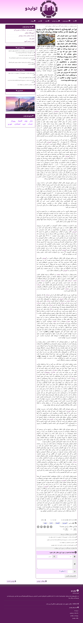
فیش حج (32, 38)
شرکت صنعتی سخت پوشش (26, 35)
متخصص (56, 111)
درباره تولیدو (55, 21)
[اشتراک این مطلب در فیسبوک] (47, 527)
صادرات (54, 370)
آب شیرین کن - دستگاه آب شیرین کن (24, 30)
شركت (70, 280)
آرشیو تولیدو (66, 21)
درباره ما (76, 611)
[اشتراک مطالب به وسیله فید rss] (38, 527)
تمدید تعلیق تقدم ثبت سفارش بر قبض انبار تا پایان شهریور (63, 545)
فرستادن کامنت (70, 576)
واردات (73, 378)
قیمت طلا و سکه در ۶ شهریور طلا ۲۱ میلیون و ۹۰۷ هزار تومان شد (62, 537)
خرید (24, 124)
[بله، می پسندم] (75, 529)
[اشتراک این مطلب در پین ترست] (41, 527)
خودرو (68, 321)
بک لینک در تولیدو (74, 613)
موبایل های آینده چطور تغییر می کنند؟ (26, 78)
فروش (61, 299)
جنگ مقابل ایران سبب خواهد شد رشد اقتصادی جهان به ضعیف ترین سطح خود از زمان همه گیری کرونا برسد (21, 52)
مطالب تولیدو (41, 581)
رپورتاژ (32, 21)
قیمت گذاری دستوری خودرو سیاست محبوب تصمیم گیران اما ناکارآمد (21, 59)
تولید (46, 21)
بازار (39, 21)
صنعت (58, 274)
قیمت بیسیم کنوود (29, 41)
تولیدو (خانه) (11, 581)
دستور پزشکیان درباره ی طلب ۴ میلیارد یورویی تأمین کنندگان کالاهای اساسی (21, 63)
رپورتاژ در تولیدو (74, 616)
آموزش (49, 142)
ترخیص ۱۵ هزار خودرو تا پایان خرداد (26, 55)
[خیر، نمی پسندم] (66, 529)
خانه (74, 21)
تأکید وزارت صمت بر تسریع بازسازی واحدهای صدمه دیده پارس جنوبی (61, 540)
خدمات (74, 119)
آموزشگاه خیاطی (29, 33)
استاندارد (17, 124)
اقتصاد (57, 523)
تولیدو (31, 8)
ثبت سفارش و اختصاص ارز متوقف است (68, 542)
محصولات (47, 372)
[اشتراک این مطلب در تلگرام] (51, 527)
